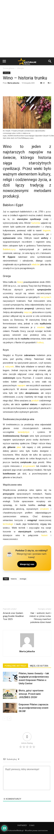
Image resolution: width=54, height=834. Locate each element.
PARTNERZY (22, 825)
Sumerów (35, 223)
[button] (50, 61)
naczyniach (45, 297)
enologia (23, 579)
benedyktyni (23, 432)
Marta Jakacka (13, 83)
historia (14, 579)
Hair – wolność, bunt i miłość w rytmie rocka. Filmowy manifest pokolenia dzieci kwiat (40, 618)
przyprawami (29, 466)
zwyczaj (28, 312)
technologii (8, 524)
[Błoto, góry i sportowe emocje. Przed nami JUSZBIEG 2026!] (10, 694)
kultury (40, 342)
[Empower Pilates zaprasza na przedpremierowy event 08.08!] (10, 708)
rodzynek (9, 366)
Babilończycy (9, 249)
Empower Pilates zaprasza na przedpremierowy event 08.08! (33, 708)
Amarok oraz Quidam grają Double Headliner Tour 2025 (13, 616)
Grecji (20, 282)
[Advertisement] (27, 28)
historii (44, 535)
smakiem (44, 509)
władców (36, 264)
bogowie (47, 230)
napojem (21, 385)
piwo (19, 447)
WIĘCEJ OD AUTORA (39, 666)
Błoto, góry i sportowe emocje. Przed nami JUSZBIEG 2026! (31, 694)
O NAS (31, 825)
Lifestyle (20, 68)
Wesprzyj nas (27, 564)
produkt (35, 400)
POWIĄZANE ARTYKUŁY (15, 666)
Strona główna (8, 68)
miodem (41, 327)
